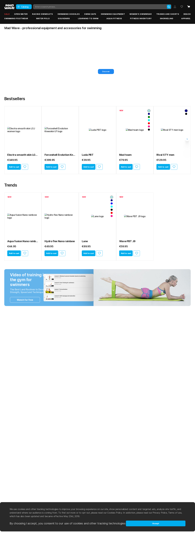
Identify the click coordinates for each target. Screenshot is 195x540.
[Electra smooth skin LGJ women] (23, 129)
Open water (21, 14)
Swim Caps (90, 14)
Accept (155, 523)
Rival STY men (165, 154)
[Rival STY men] (172, 129)
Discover (26, 71)
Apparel (186, 18)
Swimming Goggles (69, 14)
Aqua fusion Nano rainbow (23, 241)
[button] (92, 88)
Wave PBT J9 (127, 241)
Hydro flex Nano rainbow (60, 241)
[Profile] (175, 7)
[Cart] (188, 7)
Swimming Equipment (113, 14)
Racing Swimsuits (42, 14)
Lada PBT (87, 154)
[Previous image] (10, 130)
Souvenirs (64, 18)
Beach (187, 14)
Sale (7, 14)
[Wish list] (182, 7)
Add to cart (14, 167)
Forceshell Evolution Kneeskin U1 (60, 154)
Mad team (125, 154)
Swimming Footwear (16, 18)
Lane (85, 241)
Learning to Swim (88, 18)
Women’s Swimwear (140, 14)
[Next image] (35, 130)
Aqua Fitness (114, 18)
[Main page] (9, 6)
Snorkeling (166, 18)
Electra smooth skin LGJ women (23, 154)
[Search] (169, 7)
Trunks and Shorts (167, 14)
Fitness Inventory (141, 18)
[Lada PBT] (97, 129)
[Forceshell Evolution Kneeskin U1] (60, 129)
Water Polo (43, 18)
